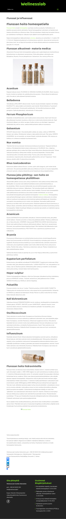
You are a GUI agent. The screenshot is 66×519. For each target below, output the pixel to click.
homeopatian (23, 28)
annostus (33, 38)
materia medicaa (43, 195)
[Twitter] (33, 461)
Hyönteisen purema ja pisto (44, 504)
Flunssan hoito (11, 28)
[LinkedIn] (33, 464)
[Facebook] (33, 459)
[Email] (33, 466)
